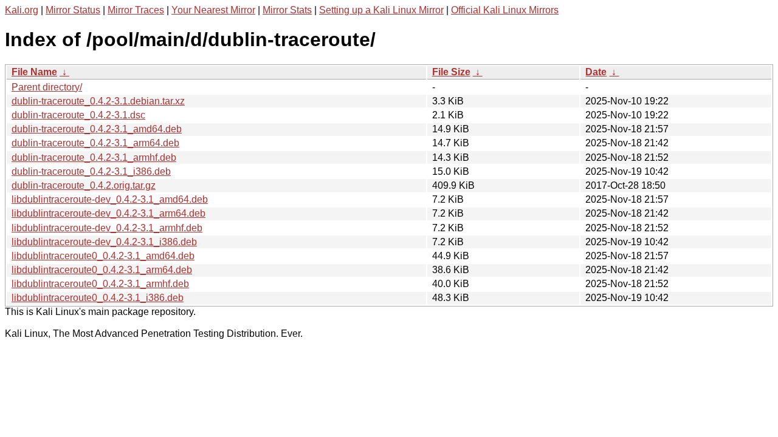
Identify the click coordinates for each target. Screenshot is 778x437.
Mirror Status (73, 10)
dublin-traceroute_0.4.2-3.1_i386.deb (91, 171)
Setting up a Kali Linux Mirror (381, 10)
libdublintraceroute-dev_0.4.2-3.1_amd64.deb (110, 199)
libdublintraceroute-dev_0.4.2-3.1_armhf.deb (107, 228)
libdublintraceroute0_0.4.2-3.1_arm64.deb (102, 270)
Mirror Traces (136, 10)
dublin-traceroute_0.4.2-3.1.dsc (78, 115)
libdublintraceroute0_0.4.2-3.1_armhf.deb (100, 284)
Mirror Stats (287, 10)
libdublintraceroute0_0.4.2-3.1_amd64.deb (103, 256)
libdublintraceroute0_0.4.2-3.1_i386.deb (98, 298)
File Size (451, 72)
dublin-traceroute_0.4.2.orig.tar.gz (84, 185)
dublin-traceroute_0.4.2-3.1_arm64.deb (95, 143)
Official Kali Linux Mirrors (505, 10)
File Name (34, 72)
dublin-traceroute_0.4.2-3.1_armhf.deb (94, 157)
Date (596, 72)
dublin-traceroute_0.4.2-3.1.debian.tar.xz (98, 101)
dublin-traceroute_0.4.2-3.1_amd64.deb (97, 129)
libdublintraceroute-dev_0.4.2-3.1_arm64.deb (108, 213)
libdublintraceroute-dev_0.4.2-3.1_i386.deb (104, 242)
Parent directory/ (47, 87)
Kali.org (21, 10)
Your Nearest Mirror (213, 10)
